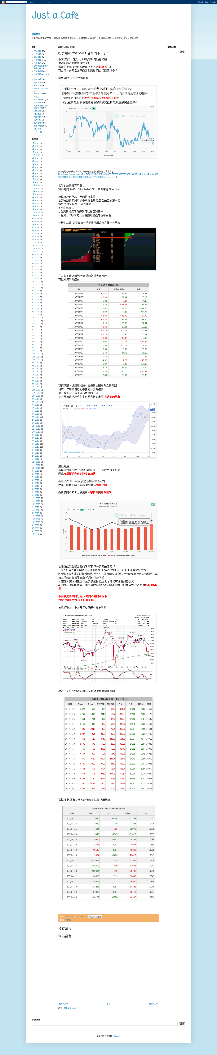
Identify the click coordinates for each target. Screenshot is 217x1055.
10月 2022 (36, 252)
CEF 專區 (37, 129)
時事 (35, 97)
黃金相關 (37, 117)
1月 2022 (35, 279)
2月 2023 (35, 239)
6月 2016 (35, 480)
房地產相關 (38, 71)
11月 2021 (36, 285)
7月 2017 (35, 441)
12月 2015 (36, 498)
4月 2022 (35, 270)
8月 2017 (35, 438)
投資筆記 (37, 63)
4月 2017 (35, 450)
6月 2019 (35, 372)
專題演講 (37, 103)
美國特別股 (38, 94)
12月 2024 (36, 185)
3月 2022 (35, 273)
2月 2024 (35, 206)
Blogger (117, 1036)
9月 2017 (35, 435)
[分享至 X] (94, 916)
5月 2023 (35, 230)
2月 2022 (35, 276)
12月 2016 (36, 462)
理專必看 (37, 111)
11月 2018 (36, 393)
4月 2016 (35, 486)
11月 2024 (36, 188)
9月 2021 (35, 291)
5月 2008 (35, 528)
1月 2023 (35, 243)
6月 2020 (35, 336)
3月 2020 (35, 345)
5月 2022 (35, 267)
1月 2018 (35, 423)
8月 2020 (35, 330)
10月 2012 (36, 519)
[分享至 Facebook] (97, 916)
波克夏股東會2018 (41, 74)
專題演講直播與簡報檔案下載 (41, 107)
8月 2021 (35, 294)
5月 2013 (35, 513)
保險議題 (37, 83)
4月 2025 (35, 173)
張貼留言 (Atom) (70, 1008)
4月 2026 (35, 149)
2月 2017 (35, 456)
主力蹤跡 (37, 54)
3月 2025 (35, 176)
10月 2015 (36, 504)
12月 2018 (36, 390)
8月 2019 (35, 366)
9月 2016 (35, 471)
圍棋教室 (37, 114)
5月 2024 (35, 197)
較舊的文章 (153, 1004)
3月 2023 (35, 237)
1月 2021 (35, 315)
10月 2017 (36, 432)
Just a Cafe (55, 16)
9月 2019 (35, 363)
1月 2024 (35, 209)
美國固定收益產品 (41, 89)
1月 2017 (35, 459)
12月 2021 (36, 282)
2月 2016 (35, 492)
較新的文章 (63, 1004)
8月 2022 (35, 258)
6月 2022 (35, 263)
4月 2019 (35, 378)
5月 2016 (35, 483)
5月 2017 (35, 447)
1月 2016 (35, 495)
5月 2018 (35, 411)
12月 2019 (36, 354)
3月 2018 (35, 417)
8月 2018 (35, 402)
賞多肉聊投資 (39, 126)
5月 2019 (35, 375)
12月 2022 (36, 246)
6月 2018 (35, 408)
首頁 (108, 1004)
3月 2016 (35, 489)
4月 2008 (35, 531)
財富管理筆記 (39, 100)
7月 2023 (35, 224)
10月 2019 (36, 360)
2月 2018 (35, 420)
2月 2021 (35, 312)
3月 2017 (35, 453)
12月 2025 (36, 155)
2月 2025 (35, 179)
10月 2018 (36, 396)
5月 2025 (35, 170)
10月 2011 (36, 522)
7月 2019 (35, 369)
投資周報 (68, 920)
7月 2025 (35, 164)
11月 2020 (36, 321)
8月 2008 (35, 525)
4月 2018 (35, 414)
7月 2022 (35, 261)
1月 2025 (35, 182)
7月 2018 (35, 405)
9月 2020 (35, 327)
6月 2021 (35, 300)
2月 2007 (35, 534)
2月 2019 (35, 384)
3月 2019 (35, 381)
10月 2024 (36, 191)
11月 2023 (36, 212)
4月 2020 (35, 342)
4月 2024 (35, 200)
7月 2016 (35, 477)
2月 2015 (35, 507)
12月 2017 (36, 426)
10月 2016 (36, 468)
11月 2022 (36, 248)
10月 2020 (36, 324)
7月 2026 (35, 143)
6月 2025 (35, 167)
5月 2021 (35, 303)
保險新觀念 (38, 79)
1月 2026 (35, 152)
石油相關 (37, 57)
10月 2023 (36, 215)
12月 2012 (36, 516)
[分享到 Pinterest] (100, 916)
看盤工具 (37, 86)
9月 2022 (35, 255)
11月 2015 (36, 501)
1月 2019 (35, 387)
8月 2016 (35, 474)
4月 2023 (35, 234)
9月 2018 (35, 399)
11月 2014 (36, 510)
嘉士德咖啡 (38, 123)
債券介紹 (37, 120)
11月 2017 (36, 429)
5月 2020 (35, 339)
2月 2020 (35, 348)
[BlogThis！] (91, 916)
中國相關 (37, 51)
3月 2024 (35, 203)
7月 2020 (35, 333)
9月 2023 (35, 219)
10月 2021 (36, 288)
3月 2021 (35, 309)
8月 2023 (35, 221)
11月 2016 (36, 465)
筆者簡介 (36, 34)
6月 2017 (35, 444)
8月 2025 (35, 161)
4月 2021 (35, 306)
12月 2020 (36, 318)
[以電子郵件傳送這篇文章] (89, 916)
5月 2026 (35, 146)
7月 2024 (35, 194)
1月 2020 (35, 351)
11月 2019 (36, 357)
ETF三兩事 (38, 132)
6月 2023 (35, 228)
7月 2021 (35, 297)
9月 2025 (35, 158)
